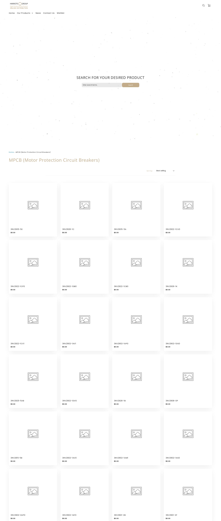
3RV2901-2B (120, 515)
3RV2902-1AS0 (173, 458)
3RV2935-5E (17, 229)
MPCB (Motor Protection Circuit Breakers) (33, 152)
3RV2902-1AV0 (69, 458)
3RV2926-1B (120, 400)
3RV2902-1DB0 (69, 286)
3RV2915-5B (16, 458)
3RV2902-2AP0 (18, 515)
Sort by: (150, 171)
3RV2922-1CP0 (18, 286)
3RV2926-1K (171, 286)
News (38, 13)
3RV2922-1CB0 (121, 286)
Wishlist (61, 13)
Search (130, 85)
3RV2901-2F (171, 515)
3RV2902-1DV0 (69, 400)
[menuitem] (12, 13)
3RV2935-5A (120, 229)
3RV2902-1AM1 (121, 458)
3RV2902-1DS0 (173, 343)
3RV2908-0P (172, 400)
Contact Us (49, 13)
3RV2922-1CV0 (173, 229)
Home (12, 13)
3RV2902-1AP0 (121, 343)
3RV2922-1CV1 (18, 343)
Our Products (23, 13)
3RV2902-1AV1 (69, 343)
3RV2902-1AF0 (69, 515)
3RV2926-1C (68, 229)
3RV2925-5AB (17, 400)
